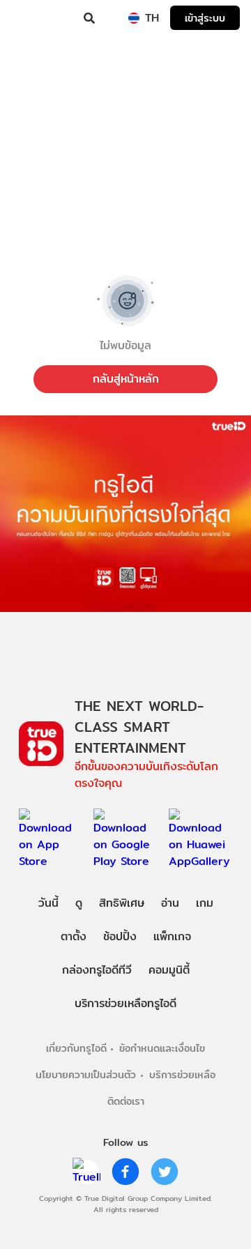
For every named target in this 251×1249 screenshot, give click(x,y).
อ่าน (170, 903)
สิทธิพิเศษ (121, 903)
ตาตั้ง (73, 936)
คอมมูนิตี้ (169, 970)
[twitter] (164, 1172)
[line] (86, 1172)
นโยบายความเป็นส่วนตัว (86, 1074)
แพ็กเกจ (172, 936)
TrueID (39, 18)
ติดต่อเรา (125, 1101)
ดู (78, 903)
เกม (204, 903)
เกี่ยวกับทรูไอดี (76, 1048)
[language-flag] (133, 18)
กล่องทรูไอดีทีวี (97, 970)
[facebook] (125, 1172)
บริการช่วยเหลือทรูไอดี (125, 1003)
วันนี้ (48, 903)
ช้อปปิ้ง (120, 936)
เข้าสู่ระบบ (205, 18)
